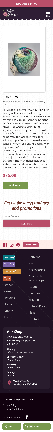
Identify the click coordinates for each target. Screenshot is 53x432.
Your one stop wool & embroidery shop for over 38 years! (22, 340)
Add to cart (15, 185)
